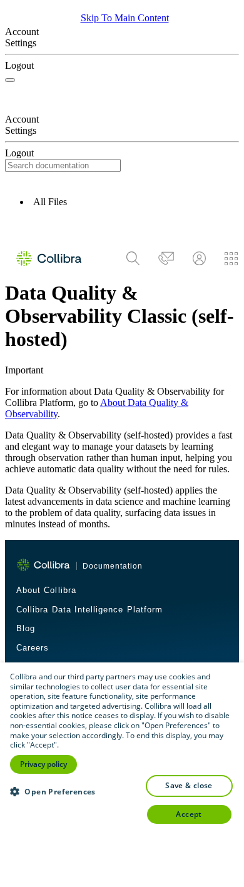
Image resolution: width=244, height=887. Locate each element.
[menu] (182, 258)
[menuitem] (133, 258)
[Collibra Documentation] (43, 565)
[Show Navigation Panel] (10, 80)
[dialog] (122, 774)
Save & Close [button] (189, 785)
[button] (122, 226)
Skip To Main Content (125, 18)
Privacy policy (43, 764)
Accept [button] (188, 814)
